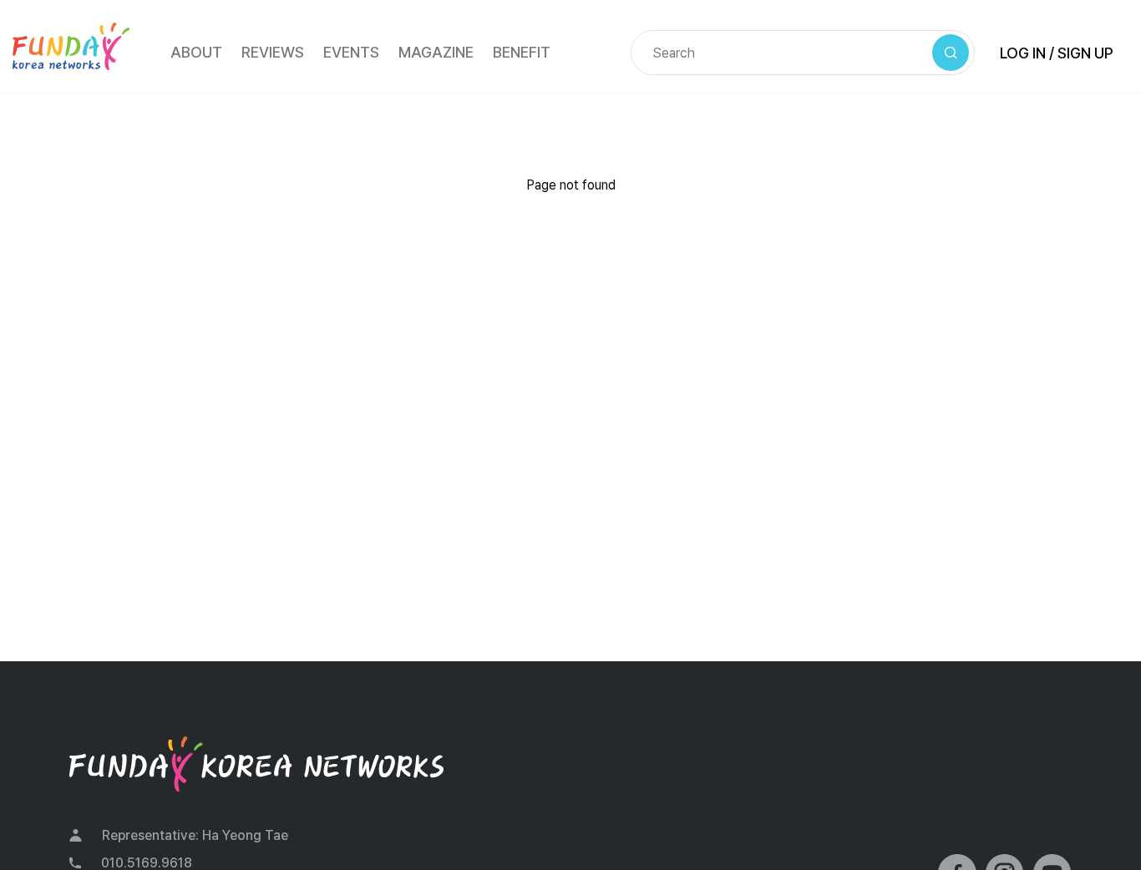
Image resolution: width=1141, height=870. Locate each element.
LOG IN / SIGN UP (1056, 53)
